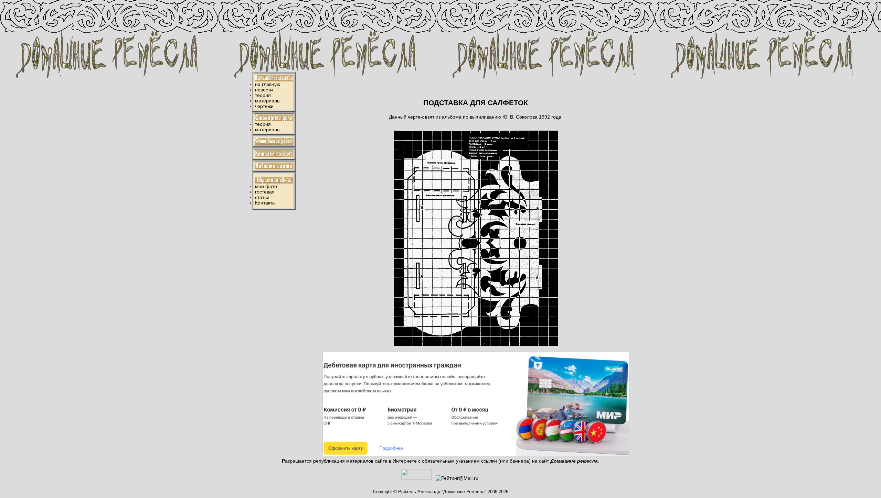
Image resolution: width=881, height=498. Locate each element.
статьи (262, 197)
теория (263, 95)
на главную (267, 84)
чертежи (264, 106)
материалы (267, 100)
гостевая (265, 192)
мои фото (266, 186)
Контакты (265, 203)
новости (264, 89)
